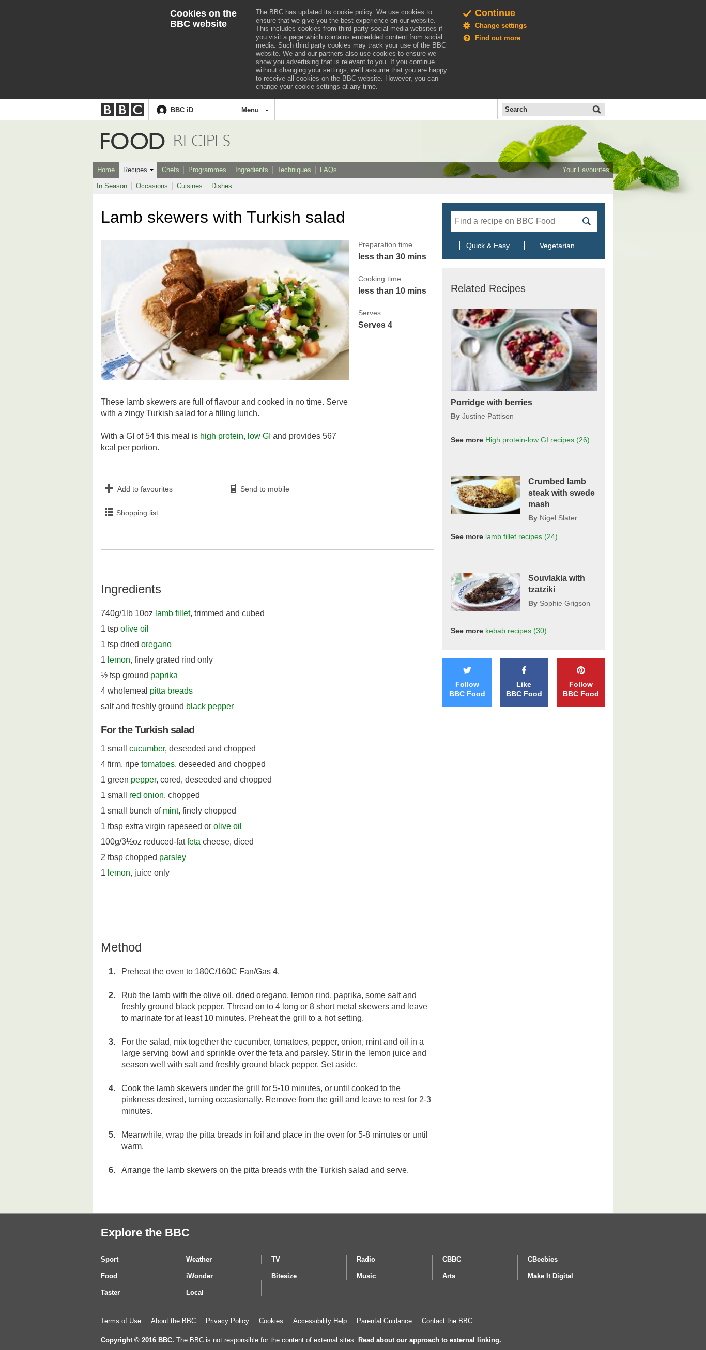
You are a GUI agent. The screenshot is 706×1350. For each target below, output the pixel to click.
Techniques (294, 170)
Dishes (221, 186)
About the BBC (173, 1321)
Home (106, 170)
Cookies (271, 1321)
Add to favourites (145, 489)
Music (366, 1276)
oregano (156, 644)
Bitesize (284, 1276)
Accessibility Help (320, 1321)
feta (194, 841)
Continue (495, 13)
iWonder (199, 1276)
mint (170, 810)
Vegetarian (556, 245)
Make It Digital (550, 1276)
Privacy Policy (227, 1321)
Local (195, 1292)
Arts (448, 1276)
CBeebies (543, 1259)
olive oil (134, 628)
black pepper (210, 706)
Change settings (501, 25)
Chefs (170, 170)
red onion (146, 795)
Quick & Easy (488, 245)
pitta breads (171, 690)
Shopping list (137, 513)
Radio (366, 1259)
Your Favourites (585, 170)
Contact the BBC (447, 1321)
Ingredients (251, 170)
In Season (112, 186)
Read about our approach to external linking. (429, 1340)
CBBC (451, 1259)
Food (133, 141)
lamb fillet (172, 613)
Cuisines (190, 186)
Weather (199, 1259)
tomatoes (158, 764)
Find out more (497, 38)
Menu (250, 110)
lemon (119, 659)
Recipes (135, 170)
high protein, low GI (235, 436)
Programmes (207, 170)
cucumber (147, 748)
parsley (172, 857)
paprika (164, 675)
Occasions (152, 186)
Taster (110, 1292)
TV (275, 1259)
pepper (143, 779)
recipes (521, 536)
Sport (109, 1259)
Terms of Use (121, 1321)
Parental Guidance (384, 1321)
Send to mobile (264, 489)
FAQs (328, 170)
